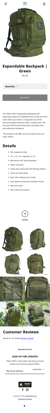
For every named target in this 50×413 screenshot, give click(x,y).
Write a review (27, 338)
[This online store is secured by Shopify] (25, 386)
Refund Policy (25, 349)
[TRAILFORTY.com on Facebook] (23, 389)
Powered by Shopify (25, 399)
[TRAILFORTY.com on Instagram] (27, 389)
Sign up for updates (25, 356)
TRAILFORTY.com (31, 396)
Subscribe (37, 369)
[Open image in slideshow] (25, 33)
